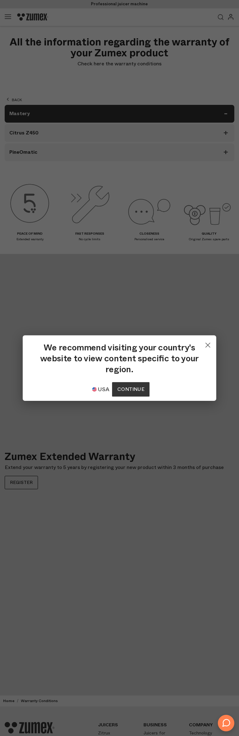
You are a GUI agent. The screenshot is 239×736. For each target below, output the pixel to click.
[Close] (207, 343)
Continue (130, 389)
